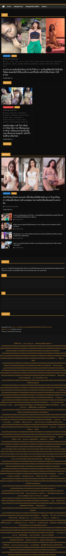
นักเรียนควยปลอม (43, 523)
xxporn (17, 61)
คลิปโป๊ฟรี (20, 64)
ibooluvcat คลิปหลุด (47, 535)
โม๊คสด (4, 66)
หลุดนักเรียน (42, 64)
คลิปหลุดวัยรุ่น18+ (58, 61)
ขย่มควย (27, 61)
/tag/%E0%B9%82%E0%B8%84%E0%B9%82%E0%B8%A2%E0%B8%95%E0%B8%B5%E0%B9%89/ (34, 368)
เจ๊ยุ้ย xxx (61, 358)
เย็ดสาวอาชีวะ (25, 122)
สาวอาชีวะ (18, 119)
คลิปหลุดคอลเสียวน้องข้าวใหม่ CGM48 (12, 493)
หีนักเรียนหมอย (57, 365)
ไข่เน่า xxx (46, 518)
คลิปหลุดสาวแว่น (24, 518)
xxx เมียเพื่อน (16, 422)
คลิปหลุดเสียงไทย (7, 64)
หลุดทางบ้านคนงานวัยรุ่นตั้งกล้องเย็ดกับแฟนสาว (48, 422)
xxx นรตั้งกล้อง (61, 390)
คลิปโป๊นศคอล (23, 535)
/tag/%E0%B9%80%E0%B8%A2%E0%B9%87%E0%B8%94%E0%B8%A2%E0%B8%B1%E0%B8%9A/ (33, 491)
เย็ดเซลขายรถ (60, 501)
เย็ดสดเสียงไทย (17, 122)
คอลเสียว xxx (55, 518)
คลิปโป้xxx (14, 64)
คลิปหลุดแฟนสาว (41, 505)
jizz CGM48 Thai (36, 518)
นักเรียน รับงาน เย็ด (41, 476)
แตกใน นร (61, 473)
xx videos (11, 61)
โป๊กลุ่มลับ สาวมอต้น (6, 405)
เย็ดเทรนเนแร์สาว (27, 422)
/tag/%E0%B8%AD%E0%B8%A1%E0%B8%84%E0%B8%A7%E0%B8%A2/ (36, 405)
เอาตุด (53, 501)
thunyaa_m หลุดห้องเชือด (30, 439)
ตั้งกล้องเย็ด (5, 117)
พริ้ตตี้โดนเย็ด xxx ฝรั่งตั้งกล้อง (37, 407)
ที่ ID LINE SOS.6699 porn (58, 515)
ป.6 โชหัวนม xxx (54, 476)
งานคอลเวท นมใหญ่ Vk (14, 476)
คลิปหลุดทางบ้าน (18, 6)
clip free (6, 61)
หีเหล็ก (37, 429)
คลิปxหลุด (37, 61)
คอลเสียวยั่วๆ (43, 439)
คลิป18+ (32, 61)
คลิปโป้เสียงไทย (34, 64)
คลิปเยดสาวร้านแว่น (32, 540)
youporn (22, 61)
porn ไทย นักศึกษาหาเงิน (40, 378)
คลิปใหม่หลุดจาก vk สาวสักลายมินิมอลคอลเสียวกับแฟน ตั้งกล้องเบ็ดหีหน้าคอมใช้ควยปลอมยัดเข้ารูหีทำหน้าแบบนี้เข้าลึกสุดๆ (37, 235)
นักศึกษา (11, 117)
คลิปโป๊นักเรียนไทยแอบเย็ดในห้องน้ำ (52, 545)
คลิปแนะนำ (14, 55)
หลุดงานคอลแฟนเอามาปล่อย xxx (36, 493)
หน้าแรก (9, 6)
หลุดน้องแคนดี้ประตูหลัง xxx (43, 343)
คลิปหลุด (42, 61)
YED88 (5, 59)
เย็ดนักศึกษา (45, 515)
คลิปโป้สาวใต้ (27, 64)
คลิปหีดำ (51, 439)
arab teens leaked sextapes (19, 545)
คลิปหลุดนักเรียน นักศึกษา (32, 6)
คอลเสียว (45, 496)
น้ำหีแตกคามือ (13, 518)
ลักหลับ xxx (32, 523)
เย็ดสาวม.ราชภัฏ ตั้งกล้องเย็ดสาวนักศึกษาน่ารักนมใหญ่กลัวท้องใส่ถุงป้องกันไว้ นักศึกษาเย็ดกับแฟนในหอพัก (37, 244)
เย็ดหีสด (51, 64)
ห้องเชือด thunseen (28, 476)
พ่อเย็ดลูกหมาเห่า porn (21, 523)
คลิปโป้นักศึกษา (6, 115)
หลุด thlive (53, 427)
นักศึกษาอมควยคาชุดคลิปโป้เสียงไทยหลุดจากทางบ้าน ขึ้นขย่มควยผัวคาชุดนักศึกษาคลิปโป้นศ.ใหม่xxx (37, 225)
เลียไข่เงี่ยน (56, 64)
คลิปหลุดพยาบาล (49, 459)
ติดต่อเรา (44, 6)
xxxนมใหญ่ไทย (34, 545)
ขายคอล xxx (59, 397)
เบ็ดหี (33, 360)
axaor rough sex (28, 343)
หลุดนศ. (24, 119)
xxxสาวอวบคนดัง (34, 535)
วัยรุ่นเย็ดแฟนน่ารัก (18, 117)
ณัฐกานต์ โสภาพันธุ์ (23, 115)
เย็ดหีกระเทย (18, 343)
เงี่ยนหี (47, 64)
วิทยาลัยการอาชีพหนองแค (9, 119)
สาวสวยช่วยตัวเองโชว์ (57, 402)
